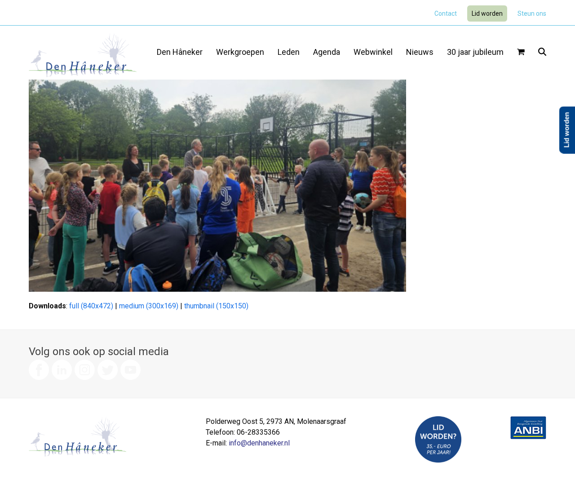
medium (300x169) (148, 306)
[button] (520, 52)
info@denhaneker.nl (259, 443)
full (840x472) (91, 306)
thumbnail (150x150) (216, 306)
